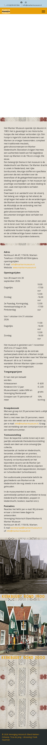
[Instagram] (26, 2)
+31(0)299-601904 (12, 5)
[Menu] (43, 11)
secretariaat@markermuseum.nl (26, 527)
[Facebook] (21, 2)
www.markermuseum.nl (24, 267)
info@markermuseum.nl (32, 5)
